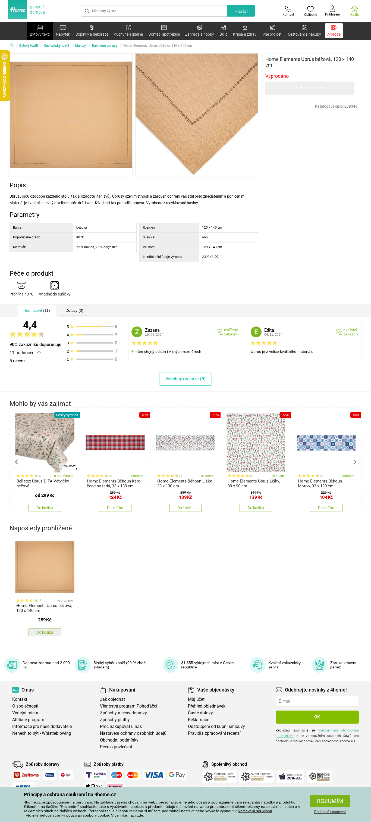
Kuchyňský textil (56, 45)
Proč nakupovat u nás (121, 726)
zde (140, 815)
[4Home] (13, 45)
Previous (16, 462)
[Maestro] (116, 775)
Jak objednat (112, 699)
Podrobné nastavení (330, 812)
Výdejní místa (25, 713)
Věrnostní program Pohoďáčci (128, 706)
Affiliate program (28, 720)
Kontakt (19, 699)
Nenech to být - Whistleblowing (41, 733)
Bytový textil (28, 45)
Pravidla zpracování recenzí (214, 733)
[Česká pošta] (49, 775)
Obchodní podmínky (119, 740)
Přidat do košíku (309, 87)
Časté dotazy (200, 713)
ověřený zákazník (231, 332)
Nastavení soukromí (255, 811)
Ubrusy (80, 45)
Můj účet (196, 699)
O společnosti (25, 706)
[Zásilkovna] (26, 775)
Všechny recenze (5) (185, 378)
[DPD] (66, 775)
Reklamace (198, 720)
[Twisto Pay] (95, 775)
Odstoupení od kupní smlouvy (216, 726)
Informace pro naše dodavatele (42, 726)
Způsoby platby (115, 720)
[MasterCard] (133, 775)
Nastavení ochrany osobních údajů (133, 733)
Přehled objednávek (206, 706)
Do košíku (45, 508)
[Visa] (154, 775)
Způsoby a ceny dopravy (123, 713)
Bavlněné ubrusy (104, 45)
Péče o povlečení (116, 747)
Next (354, 462)
